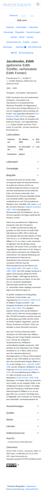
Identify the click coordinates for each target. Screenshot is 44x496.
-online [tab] (22, 20)
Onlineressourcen (13, 42)
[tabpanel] (22, 248)
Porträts (26, 42)
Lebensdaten (21, 27)
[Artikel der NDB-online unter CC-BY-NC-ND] (12, 465)
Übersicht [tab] (13, 15)
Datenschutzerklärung (15, 489)
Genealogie (8, 32)
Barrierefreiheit (32, 489)
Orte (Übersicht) (34, 47)
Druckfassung (27, 53)
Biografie (10, 175)
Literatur (30, 37)
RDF (15, 53)
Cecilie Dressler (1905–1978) (27, 378)
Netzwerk (20, 47)
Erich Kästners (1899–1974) (29, 300)
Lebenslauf (33, 27)
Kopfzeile (10, 27)
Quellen (14, 37)
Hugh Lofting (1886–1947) (16, 268)
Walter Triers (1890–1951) (16, 308)
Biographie (19, 32)
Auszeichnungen (33, 32)
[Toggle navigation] (38, 4)
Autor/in (34, 42)
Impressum (31, 486)
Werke (22, 37)
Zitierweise (7, 47)
